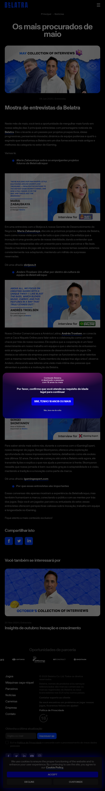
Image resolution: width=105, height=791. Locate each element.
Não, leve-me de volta (52, 410)
